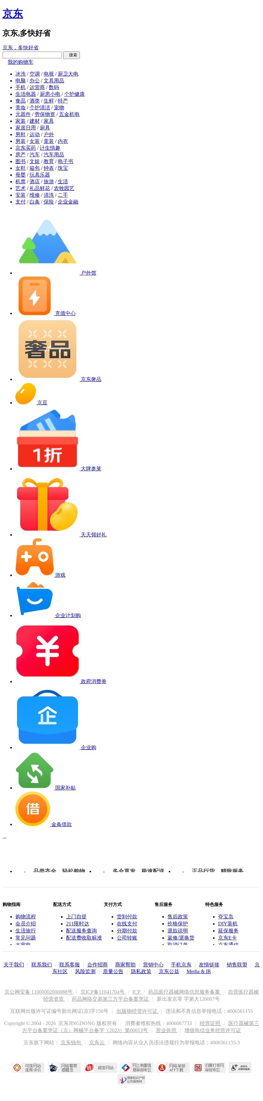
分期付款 (127, 930)
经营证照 (211, 1023)
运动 (35, 134)
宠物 (59, 107)
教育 (49, 161)
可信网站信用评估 (28, 1068)
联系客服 (69, 964)
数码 (54, 87)
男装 (20, 141)
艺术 (20, 188)
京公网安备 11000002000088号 (39, 992)
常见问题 (25, 937)
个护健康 (74, 94)
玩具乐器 (40, 175)
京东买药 (25, 148)
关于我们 (14, 964)
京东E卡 (227, 937)
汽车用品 (54, 154)
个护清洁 (40, 107)
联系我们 (41, 964)
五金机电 (69, 114)
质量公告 (113, 971)
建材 (35, 121)
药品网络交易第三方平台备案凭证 (111, 999)
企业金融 (68, 201)
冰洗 (20, 74)
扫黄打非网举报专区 (209, 1068)
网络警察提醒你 (64, 1068)
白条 (35, 201)
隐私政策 (141, 971)
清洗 (49, 195)
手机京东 (181, 964)
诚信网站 (100, 1068)
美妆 (20, 107)
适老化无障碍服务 (240, 1068)
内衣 (63, 141)
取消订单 (177, 945)
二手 (63, 195)
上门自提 (76, 916)
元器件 (23, 114)
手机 (20, 87)
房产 (20, 154)
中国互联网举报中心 (136, 1068)
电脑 (20, 80)
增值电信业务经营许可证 (212, 1030)
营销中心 (153, 964)
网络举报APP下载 (173, 1068)
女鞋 (20, 168)
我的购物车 (20, 62)
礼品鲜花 (40, 188)
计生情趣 (50, 148)
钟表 (49, 168)
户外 (49, 134)
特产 (63, 100)
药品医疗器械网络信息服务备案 (184, 992)
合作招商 (97, 964)
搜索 (71, 55)
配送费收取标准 (84, 937)
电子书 (65, 161)
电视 (49, 74)
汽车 (35, 154)
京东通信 (228, 945)
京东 (13, 13)
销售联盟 (237, 964)
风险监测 (85, 971)
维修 (35, 195)
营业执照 (167, 1030)
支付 (20, 201)
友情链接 (209, 964)
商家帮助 (125, 964)
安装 (20, 195)
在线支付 (127, 923)
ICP (136, 992)
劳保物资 (45, 114)
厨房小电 (50, 94)
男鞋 (20, 134)
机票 (20, 181)
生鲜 (49, 100)
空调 (35, 74)
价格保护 (177, 923)
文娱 (35, 161)
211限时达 (77, 923)
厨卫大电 (68, 74)
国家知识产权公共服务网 (131, 1079)
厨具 (45, 127)
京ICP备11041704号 (103, 992)
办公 (35, 80)
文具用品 (54, 80)
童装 (49, 141)
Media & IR (199, 971)
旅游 (49, 181)
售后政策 (177, 916)
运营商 (37, 87)
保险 (49, 201)
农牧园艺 (64, 188)
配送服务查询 (81, 930)
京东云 (97, 1042)
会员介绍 (25, 923)
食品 (20, 100)
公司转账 (127, 937)
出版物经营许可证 (137, 1011)
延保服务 (228, 930)
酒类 (35, 100)
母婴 (20, 175)
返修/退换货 (180, 937)
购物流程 (25, 916)
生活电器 (25, 94)
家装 (20, 121)
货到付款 (127, 916)
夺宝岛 (225, 916)
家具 (49, 121)
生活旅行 (25, 930)
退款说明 (177, 930)
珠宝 (63, 168)
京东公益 (169, 971)
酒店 (35, 181)
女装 (35, 141)
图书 (20, 161)
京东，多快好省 (20, 47)
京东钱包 (71, 1042)
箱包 (35, 168)
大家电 (23, 945)
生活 (63, 181)
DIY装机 (228, 923)
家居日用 (25, 127)
